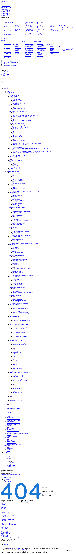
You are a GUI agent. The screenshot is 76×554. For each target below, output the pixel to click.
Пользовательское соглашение (8, 524)
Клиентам (9, 440)
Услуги (8, 416)
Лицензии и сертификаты (7, 506)
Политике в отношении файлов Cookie (38, 552)
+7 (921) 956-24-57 (5, 11)
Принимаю (69, 550)
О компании (10, 405)
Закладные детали (17, 195)
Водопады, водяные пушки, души (21, 268)
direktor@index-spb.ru (16, 474)
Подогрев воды (16, 229)
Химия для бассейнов (17, 307)
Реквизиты (3, 510)
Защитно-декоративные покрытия (21, 114)
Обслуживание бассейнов (7, 518)
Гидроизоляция (16, 99)
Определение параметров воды (20, 289)
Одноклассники (9, 481)
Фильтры (14, 177)
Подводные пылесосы (18, 297)
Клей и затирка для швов (18, 140)
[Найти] (1, 4)
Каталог (9, 91)
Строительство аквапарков (7, 514)
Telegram (7, 479)
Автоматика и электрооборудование (21, 327)
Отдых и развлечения (17, 279)
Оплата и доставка (5, 522)
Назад (8, 90)
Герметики (15, 134)
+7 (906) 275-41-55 (5, 14)
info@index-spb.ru (6, 474)
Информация (10, 448)
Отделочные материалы (16, 160)
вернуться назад (47, 495)
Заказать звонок (5, 77)
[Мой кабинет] (1, 60)
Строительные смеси (15, 95)
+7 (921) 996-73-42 (5, 15)
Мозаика (14, 164)
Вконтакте (8, 477)
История (3, 504)
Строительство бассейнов (7, 515)
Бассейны (14, 385)
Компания (3, 503)
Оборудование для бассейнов (17, 173)
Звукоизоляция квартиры (16, 397)
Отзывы (3, 508)
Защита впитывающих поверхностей (21, 120)
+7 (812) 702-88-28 (5, 10)
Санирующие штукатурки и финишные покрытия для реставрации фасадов (31, 151)
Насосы (14, 187)
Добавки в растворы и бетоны (20, 126)
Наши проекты (10, 428)
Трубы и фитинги (16, 349)
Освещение (15, 247)
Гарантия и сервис (5, 523)
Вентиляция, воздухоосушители (20, 343)
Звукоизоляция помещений (7, 519)
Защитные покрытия (17, 319)
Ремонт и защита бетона (18, 108)
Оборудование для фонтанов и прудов (22, 375)
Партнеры (3, 507)
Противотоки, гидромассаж (19, 257)
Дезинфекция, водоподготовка (20, 209)
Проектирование (5, 512)
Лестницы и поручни (17, 239)
